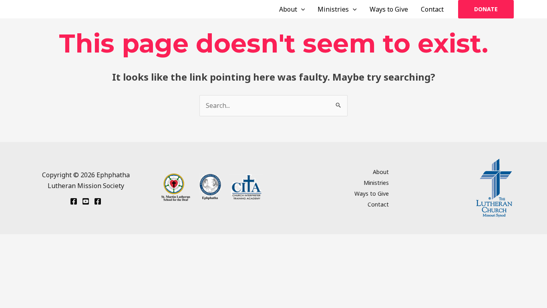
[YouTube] (85, 201)
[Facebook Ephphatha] (73, 201)
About (288, 9)
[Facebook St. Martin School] (97, 201)
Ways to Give (389, 9)
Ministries (333, 9)
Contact (432, 9)
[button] (301, 9)
